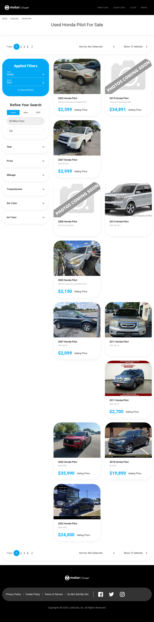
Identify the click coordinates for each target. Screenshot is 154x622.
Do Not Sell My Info (78, 594)
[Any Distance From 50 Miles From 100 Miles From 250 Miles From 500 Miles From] (26, 121)
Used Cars (14, 18)
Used (13, 112)
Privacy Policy (13, 594)
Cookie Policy (33, 594)
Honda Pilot (26, 18)
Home (4, 18)
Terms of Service (54, 594)
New (26, 112)
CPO (38, 112)
